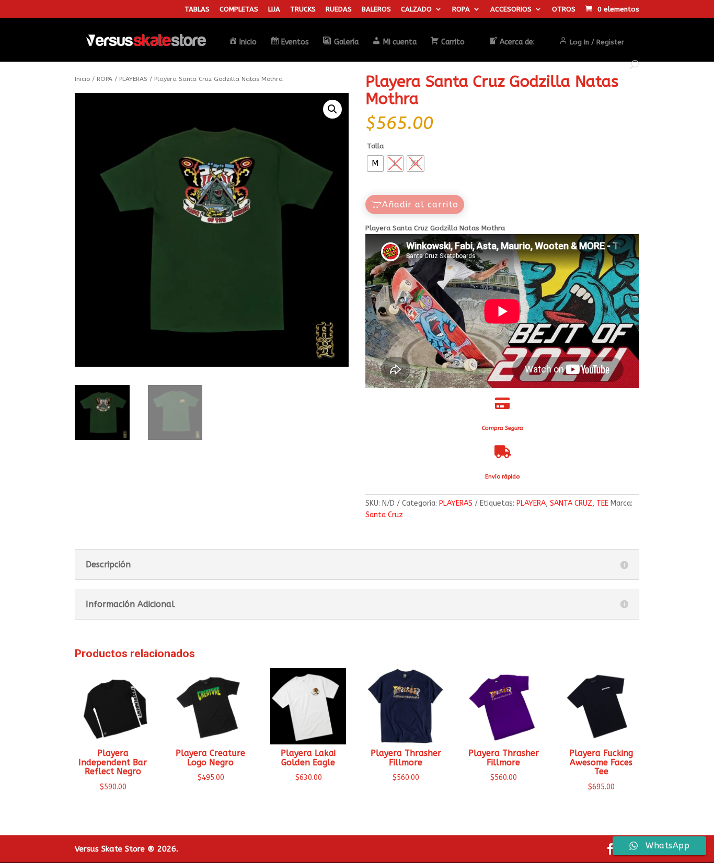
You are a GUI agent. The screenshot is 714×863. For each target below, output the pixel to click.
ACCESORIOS (511, 9)
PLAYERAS (133, 79)
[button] (332, 109)
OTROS (563, 9)
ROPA (461, 9)
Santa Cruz (384, 514)
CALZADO (416, 9)
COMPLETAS (239, 9)
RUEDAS (339, 9)
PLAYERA (531, 503)
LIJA (274, 9)
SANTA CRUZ (571, 503)
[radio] (375, 163)
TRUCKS (303, 9)
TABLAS (197, 9)
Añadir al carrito (420, 204)
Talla (375, 146)
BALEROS (376, 9)
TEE (602, 503)
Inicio (82, 79)
